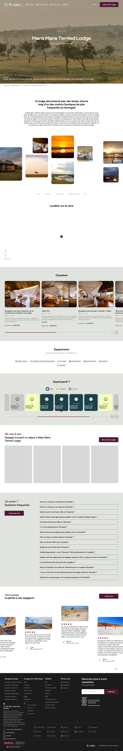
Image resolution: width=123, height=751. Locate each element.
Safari (26, 702)
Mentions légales (50, 708)
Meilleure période (74, 194)
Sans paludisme (29, 711)
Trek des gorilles (29, 713)
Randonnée (27, 699)
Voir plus (44, 322)
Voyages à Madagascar (12, 693)
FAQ (85, 194)
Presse (47, 693)
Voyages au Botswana (11, 685)
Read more (15, 726)
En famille (27, 688)
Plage (25, 696)
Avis (46, 682)
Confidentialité (50, 705)
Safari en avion (28, 708)
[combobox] (4, 704)
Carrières (48, 690)
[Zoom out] (5, 253)
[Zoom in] (5, 251)
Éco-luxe (26, 685)
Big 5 (25, 682)
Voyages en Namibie (11, 699)
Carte (38, 194)
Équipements (60, 194)
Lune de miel (28, 693)
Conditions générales (51, 702)
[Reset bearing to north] (5, 256)
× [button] (24, 703)
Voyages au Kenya (10, 690)
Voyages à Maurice (10, 696)
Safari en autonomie (30, 705)
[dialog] (14, 725)
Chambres (48, 194)
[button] (22, 294)
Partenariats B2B (50, 688)
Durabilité (48, 685)
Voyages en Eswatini (11, 688)
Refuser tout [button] (20, 743)
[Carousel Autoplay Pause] (116, 669)
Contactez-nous (50, 699)
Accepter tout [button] (8, 743)
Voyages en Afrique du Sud (13, 682)
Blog (46, 696)
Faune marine (28, 690)
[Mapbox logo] (7, 259)
